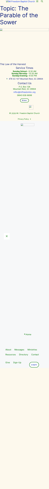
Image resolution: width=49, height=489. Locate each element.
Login (34, 365)
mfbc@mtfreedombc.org (24, 92)
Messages (19, 349)
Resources (10, 354)
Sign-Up (17, 362)
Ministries (32, 349)
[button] (42, 1)
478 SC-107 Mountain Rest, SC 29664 (26, 79)
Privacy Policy (23, 119)
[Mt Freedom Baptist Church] (20, 1)
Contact (35, 354)
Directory (23, 354)
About (8, 349)
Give (24, 100)
